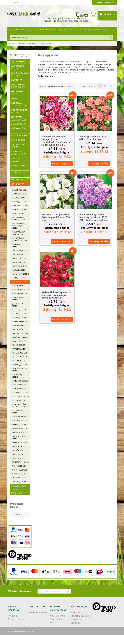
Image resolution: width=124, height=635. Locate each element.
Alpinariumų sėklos (17, 67)
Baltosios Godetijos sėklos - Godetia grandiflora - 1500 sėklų (55, 217)
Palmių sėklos (18, 124)
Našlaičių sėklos (19, 353)
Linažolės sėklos (20, 337)
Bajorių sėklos (19, 198)
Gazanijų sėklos (19, 270)
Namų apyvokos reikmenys (93, 30)
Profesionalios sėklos (19, 167)
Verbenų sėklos (19, 466)
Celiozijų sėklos (19, 209)
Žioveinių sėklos (19, 478)
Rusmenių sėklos (19, 417)
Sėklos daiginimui (51, 30)
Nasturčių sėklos (20, 361)
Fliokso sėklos (19, 258)
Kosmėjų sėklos (19, 325)
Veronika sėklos (19, 470)
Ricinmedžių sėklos (17, 411)
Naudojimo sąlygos (80, 615)
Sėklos (10, 30)
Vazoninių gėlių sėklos (19, 145)
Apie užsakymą (57, 615)
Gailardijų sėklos (20, 262)
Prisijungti (13, 615)
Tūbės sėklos (18, 458)
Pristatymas (76, 619)
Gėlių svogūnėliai (63, 30)
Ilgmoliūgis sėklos (17, 298)
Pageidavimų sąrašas (56, 620)
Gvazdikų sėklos (19, 293)
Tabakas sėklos (19, 454)
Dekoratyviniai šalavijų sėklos (19, 233)
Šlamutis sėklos (19, 442)
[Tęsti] (68, 591)
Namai (12, 43)
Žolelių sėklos (39, 30)
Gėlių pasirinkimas (20, 274)
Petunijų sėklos (19, 389)
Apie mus (75, 612)
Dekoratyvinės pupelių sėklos (19, 218)
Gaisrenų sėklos (19, 266)
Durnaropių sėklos (17, 245)
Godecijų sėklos (19, 282)
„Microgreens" (18, 61)
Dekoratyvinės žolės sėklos (18, 85)
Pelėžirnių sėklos (20, 381)
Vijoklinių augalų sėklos (18, 152)
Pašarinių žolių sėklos (19, 130)
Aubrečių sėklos (19, 194)
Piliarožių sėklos (20, 392)
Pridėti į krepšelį (62, 163)
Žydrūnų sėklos (19, 481)
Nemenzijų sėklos (20, 364)
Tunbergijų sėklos (20, 462)
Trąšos (105, 30)
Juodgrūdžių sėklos (18, 304)
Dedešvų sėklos (19, 213)
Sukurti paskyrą (16, 619)
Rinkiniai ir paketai (17, 160)
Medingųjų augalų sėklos (18, 104)
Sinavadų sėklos (19, 432)
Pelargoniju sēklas (17, 376)
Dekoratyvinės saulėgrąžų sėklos (18, 225)
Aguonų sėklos (19, 190)
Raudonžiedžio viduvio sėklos (19, 405)
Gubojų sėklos (18, 286)
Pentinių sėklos (19, 385)
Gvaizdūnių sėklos (20, 289)
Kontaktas (75, 622)
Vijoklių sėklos (19, 474)
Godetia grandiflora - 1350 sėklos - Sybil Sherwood (93, 138)
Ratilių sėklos (18, 400)
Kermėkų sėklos (19, 317)
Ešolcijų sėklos (19, 250)
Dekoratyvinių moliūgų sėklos (19, 239)
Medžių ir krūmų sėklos (19, 111)
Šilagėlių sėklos (19, 428)
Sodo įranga (74, 30)
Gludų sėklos (18, 278)
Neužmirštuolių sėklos (19, 369)
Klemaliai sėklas (19, 321)
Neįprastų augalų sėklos (18, 118)
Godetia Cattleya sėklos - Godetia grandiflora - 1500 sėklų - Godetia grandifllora (93, 217)
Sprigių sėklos (18, 446)
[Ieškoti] (110, 38)
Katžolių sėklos (19, 314)
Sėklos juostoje (19, 135)
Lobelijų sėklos (19, 341)
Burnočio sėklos (20, 205)
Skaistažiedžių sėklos (18, 437)
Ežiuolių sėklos (19, 254)
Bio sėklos (16, 80)
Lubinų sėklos (18, 345)
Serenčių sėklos (19, 424)
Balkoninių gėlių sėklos (20, 74)
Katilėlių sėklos (19, 310)
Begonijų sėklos (19, 201)
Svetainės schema (38, 612)
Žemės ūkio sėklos (17, 174)
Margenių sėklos (20, 349)
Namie (81, 30)
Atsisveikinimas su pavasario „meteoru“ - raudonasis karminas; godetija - (56, 295)
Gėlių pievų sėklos (17, 92)
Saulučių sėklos (19, 420)
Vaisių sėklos (18, 140)
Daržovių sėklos (19, 30)
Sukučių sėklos (19, 450)
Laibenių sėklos (19, 329)
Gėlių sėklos (29, 30)
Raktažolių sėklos (20, 396)
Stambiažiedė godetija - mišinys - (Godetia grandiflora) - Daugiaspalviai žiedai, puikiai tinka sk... (56, 140)
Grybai (14, 98)
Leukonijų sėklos (20, 333)
